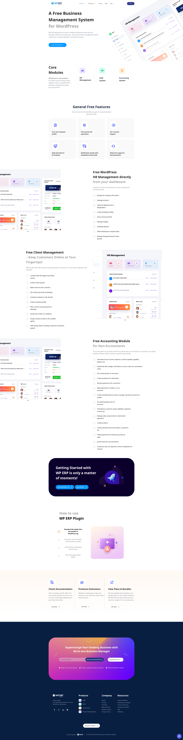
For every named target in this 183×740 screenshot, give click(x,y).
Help (111, 3)
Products (81, 3)
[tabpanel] (30, 200)
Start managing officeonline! (73, 556)
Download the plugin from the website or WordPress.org (73, 531)
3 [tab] (31, 232)
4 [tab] (33, 232)
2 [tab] (30, 232)
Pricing (100, 3)
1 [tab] (28, 232)
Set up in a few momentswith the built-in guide (73, 540)
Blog (106, 3)
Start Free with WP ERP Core (94, 659)
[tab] (73, 531)
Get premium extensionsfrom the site (73, 548)
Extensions (91, 3)
